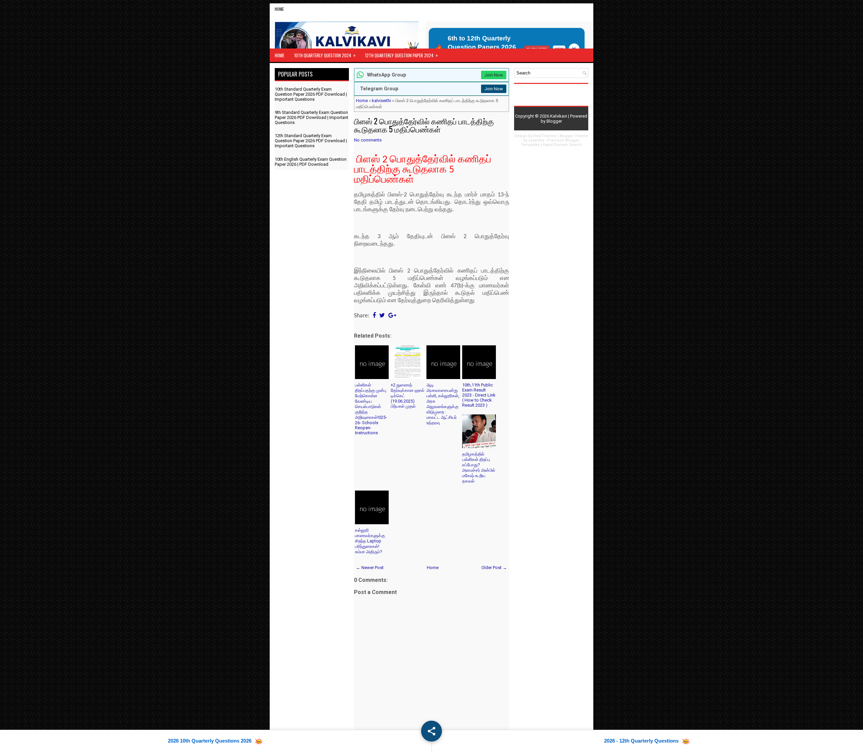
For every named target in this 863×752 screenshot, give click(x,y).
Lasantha (536, 140)
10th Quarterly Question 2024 (325, 55)
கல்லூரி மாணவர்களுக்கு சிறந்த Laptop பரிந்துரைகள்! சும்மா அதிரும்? (370, 541)
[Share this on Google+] (392, 316)
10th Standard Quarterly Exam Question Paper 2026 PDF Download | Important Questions (311, 94)
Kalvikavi (558, 116)
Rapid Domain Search (562, 145)
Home (279, 9)
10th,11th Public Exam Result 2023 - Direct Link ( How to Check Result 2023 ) (479, 395)
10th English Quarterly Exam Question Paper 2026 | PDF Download (311, 162)
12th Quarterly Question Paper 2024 (401, 55)
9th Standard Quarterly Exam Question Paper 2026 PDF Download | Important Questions (311, 117)
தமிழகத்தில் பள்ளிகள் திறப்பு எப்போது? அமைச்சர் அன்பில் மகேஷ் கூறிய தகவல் (478, 467)
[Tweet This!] (382, 316)
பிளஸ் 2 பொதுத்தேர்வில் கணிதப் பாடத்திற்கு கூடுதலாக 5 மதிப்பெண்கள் (424, 125)
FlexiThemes (545, 136)
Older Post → (494, 567)
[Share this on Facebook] (374, 316)
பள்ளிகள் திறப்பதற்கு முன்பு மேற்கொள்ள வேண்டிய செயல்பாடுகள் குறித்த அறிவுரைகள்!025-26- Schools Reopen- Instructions (371, 408)
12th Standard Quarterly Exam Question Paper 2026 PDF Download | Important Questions (311, 140)
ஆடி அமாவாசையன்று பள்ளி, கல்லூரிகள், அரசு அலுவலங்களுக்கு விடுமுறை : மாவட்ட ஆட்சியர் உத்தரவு (442, 403)
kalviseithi (381, 100)
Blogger (554, 121)
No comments (368, 140)
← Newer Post (370, 567)
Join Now (493, 74)
